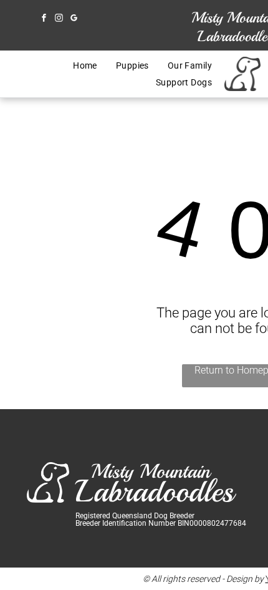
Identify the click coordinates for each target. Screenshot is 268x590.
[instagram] (58, 19)
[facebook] (43, 19)
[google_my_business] (73, 19)
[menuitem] (85, 65)
